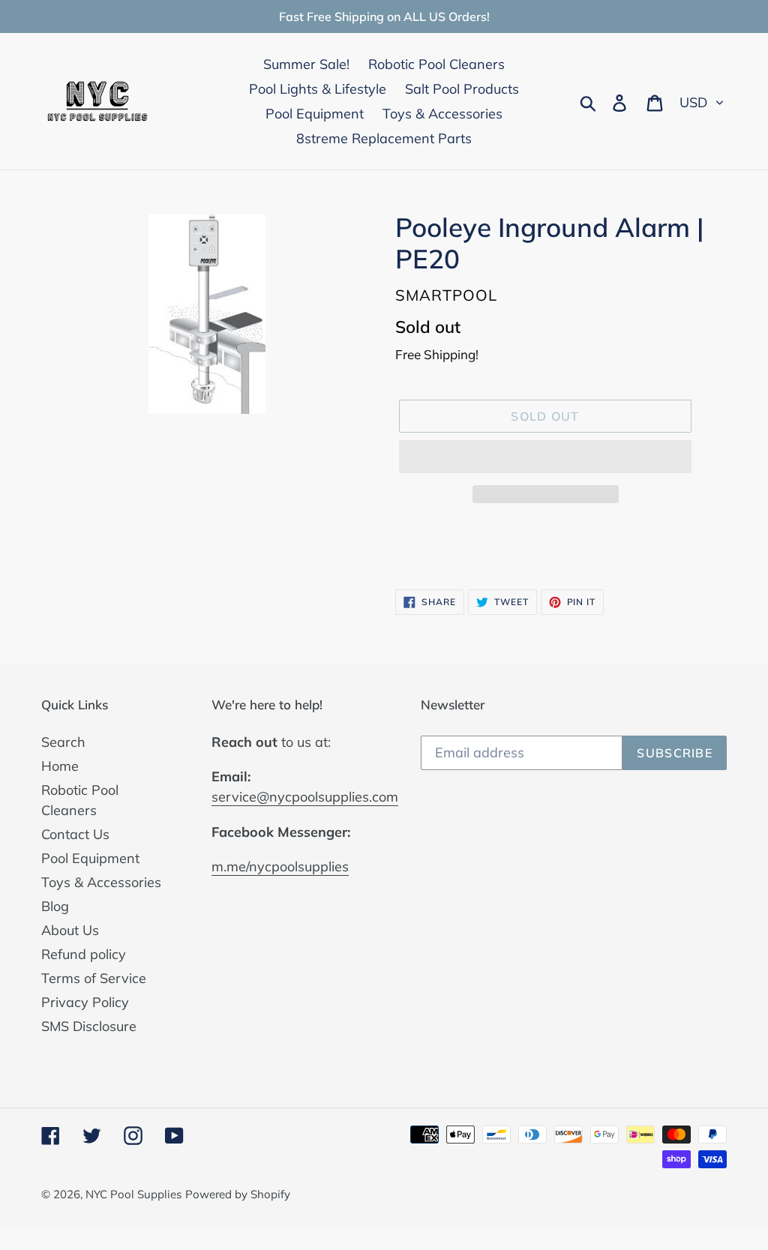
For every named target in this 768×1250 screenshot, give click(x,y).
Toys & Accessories (101, 882)
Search (63, 742)
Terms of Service (93, 978)
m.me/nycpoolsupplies (280, 866)
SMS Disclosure (88, 1026)
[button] (545, 456)
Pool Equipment (90, 858)
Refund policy (83, 954)
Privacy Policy (85, 1002)
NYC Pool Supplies (134, 1194)
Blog (55, 906)
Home (60, 766)
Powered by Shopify (237, 1194)
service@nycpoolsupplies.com (305, 796)
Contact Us (75, 834)
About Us (70, 930)
